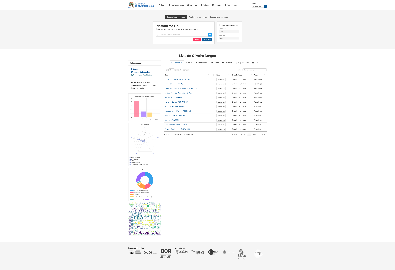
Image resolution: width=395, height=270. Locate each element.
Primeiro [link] (234, 134)
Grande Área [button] (237, 75)
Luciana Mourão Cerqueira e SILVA (178, 93)
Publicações (221, 79)
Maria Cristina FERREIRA (174, 97)
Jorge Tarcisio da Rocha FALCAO (177, 79)
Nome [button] (167, 75)
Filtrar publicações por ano (230, 25)
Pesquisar (207, 40)
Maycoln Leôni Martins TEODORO (178, 111)
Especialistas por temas (176, 17)
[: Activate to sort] (212, 75)
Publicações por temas (198, 17)
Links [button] (218, 75)
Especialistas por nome (219, 17)
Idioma (254, 3)
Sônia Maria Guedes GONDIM (176, 125)
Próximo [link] (255, 134)
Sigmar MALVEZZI (172, 120)
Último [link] (263, 134)
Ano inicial (222, 28)
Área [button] (256, 75)
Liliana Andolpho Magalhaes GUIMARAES (181, 88)
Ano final (222, 35)
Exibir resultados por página (177, 70)
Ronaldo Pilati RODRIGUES (175, 115)
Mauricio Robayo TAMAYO (175, 106)
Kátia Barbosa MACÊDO (174, 84)
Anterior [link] (243, 134)
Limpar (196, 40)
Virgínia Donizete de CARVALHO (177, 129)
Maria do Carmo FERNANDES (176, 102)
